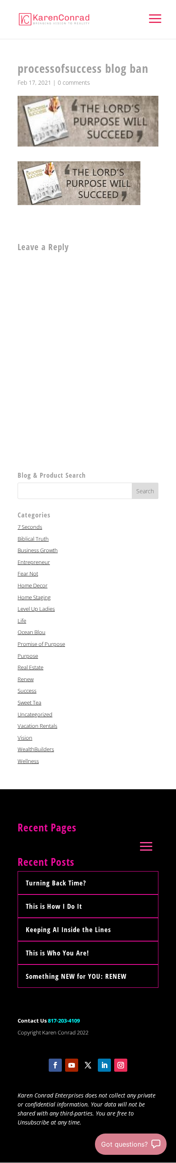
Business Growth (38, 550)
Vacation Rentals (37, 725)
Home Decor (32, 585)
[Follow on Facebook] (55, 1065)
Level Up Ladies (36, 608)
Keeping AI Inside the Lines (68, 929)
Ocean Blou (31, 632)
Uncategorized (35, 714)
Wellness (28, 761)
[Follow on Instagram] (120, 1065)
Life (22, 620)
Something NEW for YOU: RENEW (76, 976)
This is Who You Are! (57, 952)
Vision (25, 737)
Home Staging (34, 597)
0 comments (74, 82)
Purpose (28, 655)
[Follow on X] (88, 1065)
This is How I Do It (54, 906)
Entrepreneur (34, 562)
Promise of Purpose (41, 644)
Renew (26, 679)
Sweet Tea (29, 702)
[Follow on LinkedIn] (104, 1065)
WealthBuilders (36, 749)
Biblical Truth (33, 538)
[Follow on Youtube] (71, 1065)
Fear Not (28, 573)
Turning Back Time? (56, 882)
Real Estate (30, 667)
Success (27, 690)
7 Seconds (30, 527)
